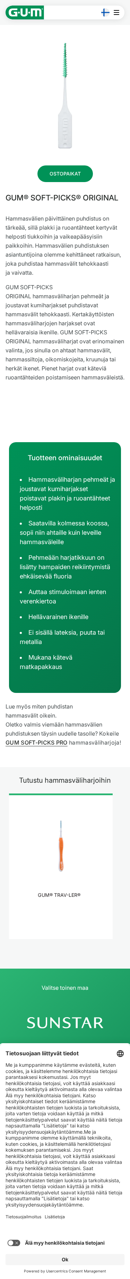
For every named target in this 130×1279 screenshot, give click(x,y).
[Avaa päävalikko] (118, 12)
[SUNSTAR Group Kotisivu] (65, 1023)
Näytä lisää (61, 913)
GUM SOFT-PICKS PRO (37, 742)
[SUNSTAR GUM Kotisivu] (25, 12)
